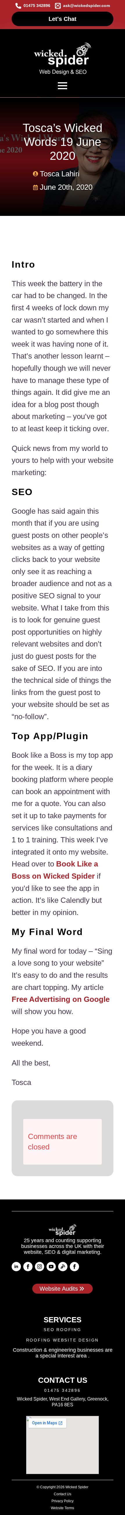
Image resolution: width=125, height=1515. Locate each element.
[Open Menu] (62, 85)
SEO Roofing (62, 1329)
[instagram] (39, 1266)
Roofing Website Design (62, 1340)
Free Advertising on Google (61, 999)
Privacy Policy (62, 1501)
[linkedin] (16, 1266)
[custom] (62, 1266)
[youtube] (51, 1266)
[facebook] (28, 1266)
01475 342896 (62, 1390)
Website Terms (62, 1508)
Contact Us (62, 1494)
